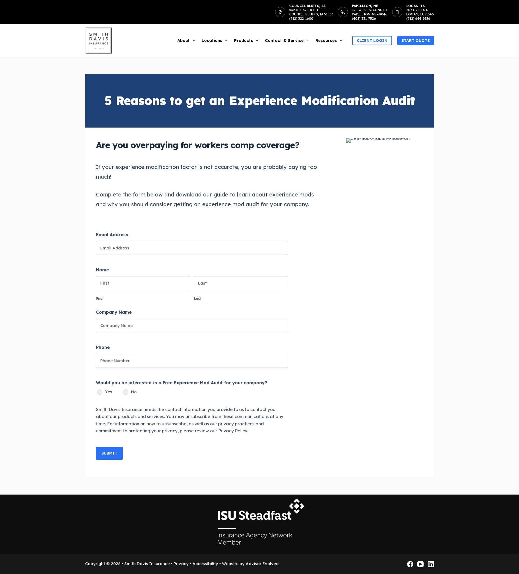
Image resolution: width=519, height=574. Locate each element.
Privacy (181, 563)
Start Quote (415, 40)
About (183, 40)
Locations (212, 40)
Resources (326, 40)
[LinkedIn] (431, 564)
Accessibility (205, 563)
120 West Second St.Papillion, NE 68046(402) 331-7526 (370, 14)
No (134, 391)
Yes (108, 391)
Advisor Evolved (262, 563)
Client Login (372, 40)
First (100, 298)
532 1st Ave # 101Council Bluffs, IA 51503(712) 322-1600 (311, 14)
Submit (109, 453)
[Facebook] (410, 564)
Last (197, 298)
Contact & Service (284, 40)
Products (243, 40)
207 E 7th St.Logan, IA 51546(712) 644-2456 (420, 14)
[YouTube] (420, 564)
